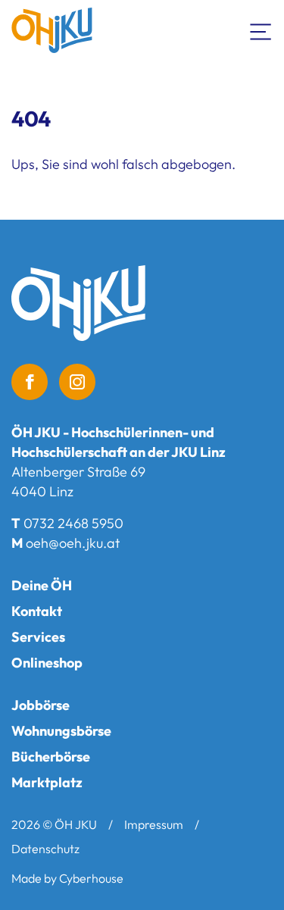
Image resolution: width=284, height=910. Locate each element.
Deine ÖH (41, 585)
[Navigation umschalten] (261, 30)
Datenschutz (45, 848)
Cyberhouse (91, 878)
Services (38, 637)
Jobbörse (40, 705)
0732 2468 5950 (73, 523)
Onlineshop (47, 662)
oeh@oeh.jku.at (73, 543)
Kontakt (36, 611)
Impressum (153, 824)
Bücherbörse (50, 756)
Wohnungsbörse (61, 731)
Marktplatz (47, 782)
